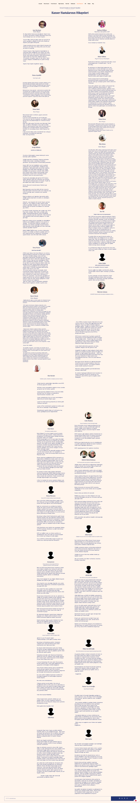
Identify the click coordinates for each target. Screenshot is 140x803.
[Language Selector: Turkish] (136, 800)
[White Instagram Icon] (119, 798)
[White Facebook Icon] (127, 798)
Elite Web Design (13, 798)
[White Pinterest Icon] (124, 798)
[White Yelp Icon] (122, 798)
